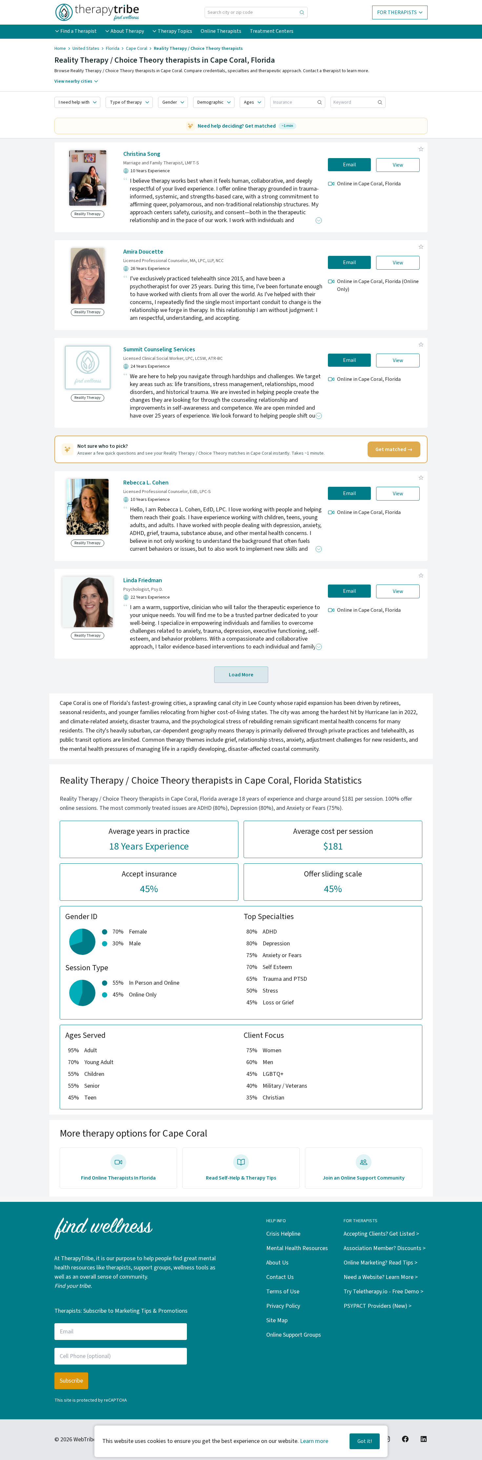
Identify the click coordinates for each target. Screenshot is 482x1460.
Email (349, 164)
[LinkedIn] (424, 1439)
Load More (241, 674)
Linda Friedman (142, 580)
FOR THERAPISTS (397, 12)
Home (60, 48)
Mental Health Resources (297, 1248)
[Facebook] (405, 1439)
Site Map (277, 1320)
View (398, 165)
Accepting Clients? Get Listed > (381, 1234)
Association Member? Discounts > (385, 1248)
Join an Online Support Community (364, 1178)
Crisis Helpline (283, 1234)
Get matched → (393, 449)
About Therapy (127, 31)
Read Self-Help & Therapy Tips (241, 1178)
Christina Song (141, 154)
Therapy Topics (175, 31)
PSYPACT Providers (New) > (378, 1306)
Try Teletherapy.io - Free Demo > (383, 1291)
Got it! (364, 1441)
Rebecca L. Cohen (146, 483)
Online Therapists (221, 31)
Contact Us (280, 1277)
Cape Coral (136, 48)
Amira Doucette (143, 252)
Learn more (314, 1441)
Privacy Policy (283, 1306)
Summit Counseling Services (159, 349)
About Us (277, 1263)
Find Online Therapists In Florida (118, 1178)
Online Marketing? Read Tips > (380, 1263)
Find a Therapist (78, 31)
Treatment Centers (271, 31)
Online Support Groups (293, 1335)
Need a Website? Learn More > (381, 1277)
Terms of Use (282, 1291)
